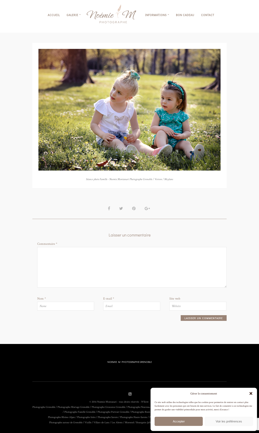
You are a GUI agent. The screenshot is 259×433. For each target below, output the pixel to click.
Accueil (54, 15)
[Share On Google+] (148, 208)
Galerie (72, 15)
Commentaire (47, 244)
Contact (207, 15)
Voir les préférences (229, 421)
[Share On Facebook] (109, 208)
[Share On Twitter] (122, 208)
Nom (41, 299)
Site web (174, 299)
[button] (251, 393)
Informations (156, 15)
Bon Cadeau (185, 15)
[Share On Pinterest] (134, 208)
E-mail (108, 299)
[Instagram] (129, 394)
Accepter (179, 421)
